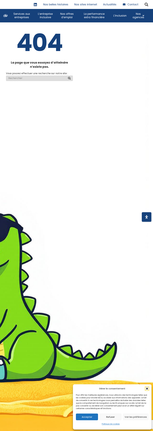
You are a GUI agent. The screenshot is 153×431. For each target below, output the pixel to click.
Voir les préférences (136, 416)
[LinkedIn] (35, 4)
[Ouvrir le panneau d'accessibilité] (146, 217)
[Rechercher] (69, 78)
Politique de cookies (111, 424)
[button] (147, 388)
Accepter (87, 416)
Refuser (110, 416)
